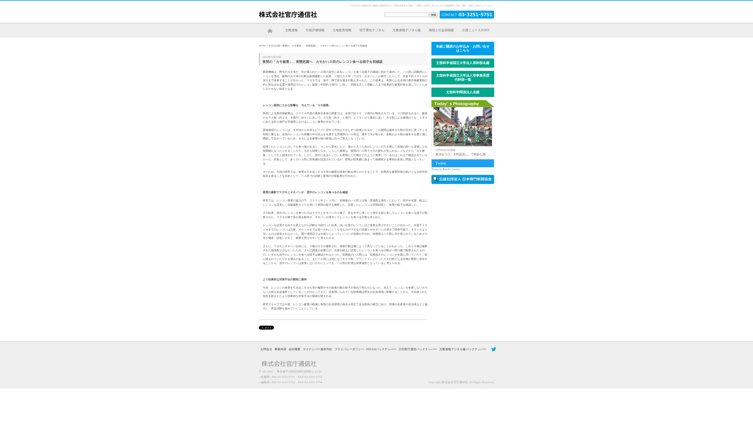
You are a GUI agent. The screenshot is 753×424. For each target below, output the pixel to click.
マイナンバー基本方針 (317, 349)
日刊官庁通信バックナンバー (418, 349)
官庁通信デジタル (372, 30)
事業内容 (280, 349)
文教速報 (291, 30)
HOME (262, 46)
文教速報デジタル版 (407, 30)
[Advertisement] (464, 220)
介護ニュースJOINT (476, 30)
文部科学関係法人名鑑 (462, 92)
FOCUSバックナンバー (381, 349)
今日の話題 (274, 46)
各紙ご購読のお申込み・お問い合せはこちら (462, 48)
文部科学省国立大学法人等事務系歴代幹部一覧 (462, 77)
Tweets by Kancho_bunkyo (446, 169)
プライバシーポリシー (349, 349)
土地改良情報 (342, 30)
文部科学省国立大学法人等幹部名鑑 (462, 63)
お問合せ (266, 349)
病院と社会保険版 (441, 30)
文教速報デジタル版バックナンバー (462, 349)
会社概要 (294, 349)
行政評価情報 (315, 30)
